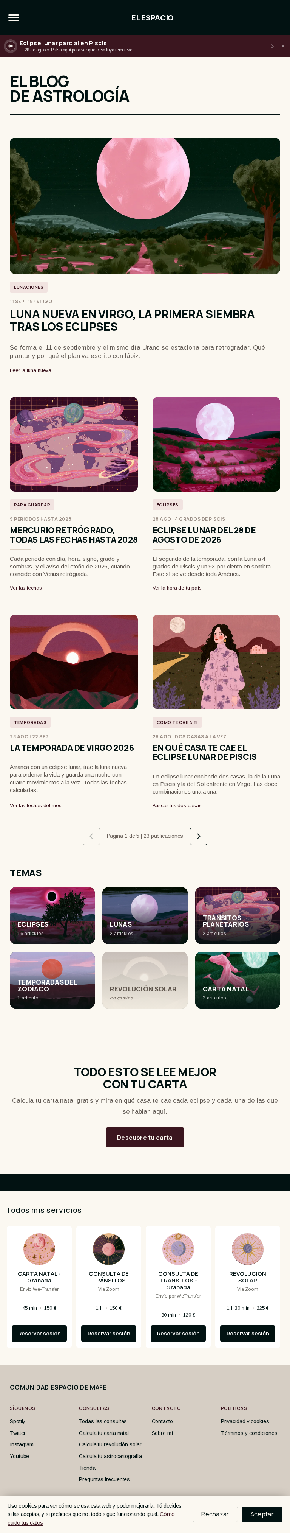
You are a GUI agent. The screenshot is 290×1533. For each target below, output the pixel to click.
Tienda (87, 1468)
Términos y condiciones (249, 1433)
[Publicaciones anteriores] (91, 836)
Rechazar (215, 1514)
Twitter (18, 1433)
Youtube (19, 1456)
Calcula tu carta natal (104, 1433)
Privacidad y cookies (245, 1421)
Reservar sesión (39, 1333)
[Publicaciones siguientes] (198, 836)
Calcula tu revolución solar (110, 1444)
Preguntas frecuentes (104, 1479)
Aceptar (262, 1514)
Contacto (162, 1421)
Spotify (17, 1421)
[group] (145, 1290)
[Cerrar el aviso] (283, 46)
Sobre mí (162, 1433)
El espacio (152, 18)
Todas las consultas (103, 1421)
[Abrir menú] (13, 17)
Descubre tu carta (145, 1137)
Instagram (22, 1444)
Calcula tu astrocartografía (110, 1456)
